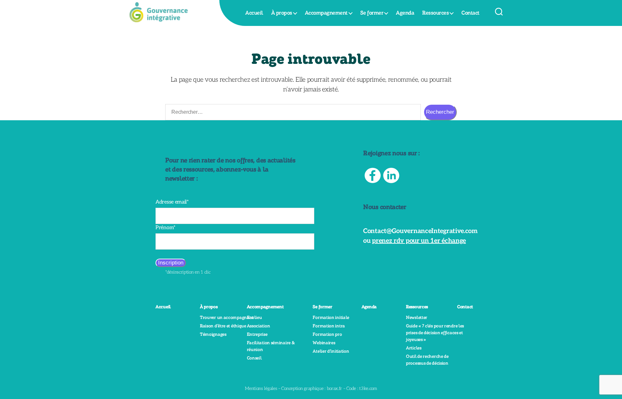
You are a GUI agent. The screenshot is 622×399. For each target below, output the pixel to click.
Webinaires (324, 343)
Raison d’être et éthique (223, 326)
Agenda (405, 13)
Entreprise (257, 334)
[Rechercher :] (292, 113)
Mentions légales (261, 388)
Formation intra (329, 326)
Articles (413, 348)
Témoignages (213, 334)
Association (258, 326)
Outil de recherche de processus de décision (427, 360)
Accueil (254, 13)
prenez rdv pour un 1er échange (419, 241)
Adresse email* (172, 202)
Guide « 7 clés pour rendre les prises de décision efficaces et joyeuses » (435, 332)
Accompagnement (326, 13)
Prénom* (166, 228)
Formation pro (327, 334)
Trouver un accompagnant (227, 317)
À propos (281, 13)
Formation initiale (331, 317)
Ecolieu (254, 317)
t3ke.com (368, 388)
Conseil (254, 358)
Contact (470, 13)
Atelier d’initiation (331, 351)
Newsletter (416, 317)
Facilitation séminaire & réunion (271, 346)
